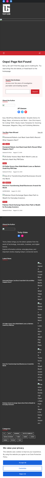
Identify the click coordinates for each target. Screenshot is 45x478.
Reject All (22, 474)
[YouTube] (25, 112)
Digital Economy (8, 436)
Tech (19, 440)
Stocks (5, 201)
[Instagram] (7, 1)
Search (35, 92)
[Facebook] (4, 1)
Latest (7, 144)
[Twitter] (22, 112)
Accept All (22, 462)
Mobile (6, 440)
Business (8, 182)
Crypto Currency (28, 433)
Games (25, 436)
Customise (22, 468)
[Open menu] (4, 53)
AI (3, 144)
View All (40, 132)
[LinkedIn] (11, 1)
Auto (9, 433)
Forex (4, 163)
